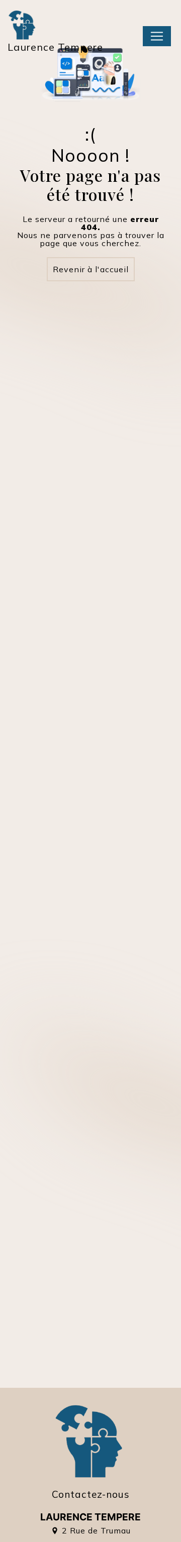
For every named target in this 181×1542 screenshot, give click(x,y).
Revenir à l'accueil (91, 269)
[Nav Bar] (157, 36)
